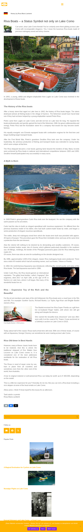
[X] (18, 430)
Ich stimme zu (33, 529)
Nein (43, 529)
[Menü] (62, 4)
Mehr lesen (55, 525)
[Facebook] (12, 430)
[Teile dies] (11, 405)
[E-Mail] (6, 430)
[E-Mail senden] (6, 405)
